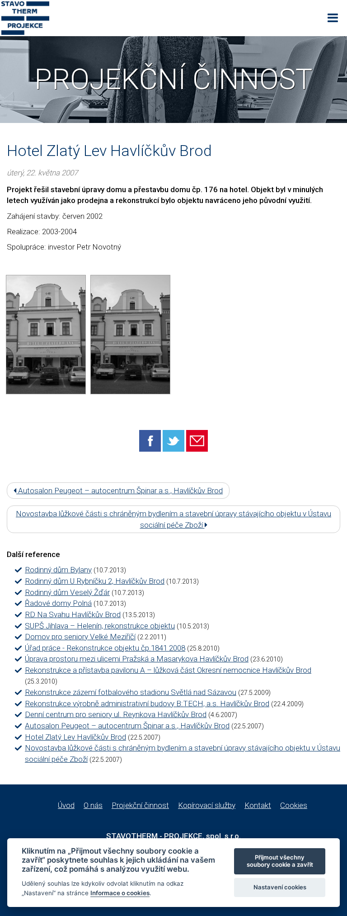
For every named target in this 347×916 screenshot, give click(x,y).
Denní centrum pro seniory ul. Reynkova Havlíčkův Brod (115, 714)
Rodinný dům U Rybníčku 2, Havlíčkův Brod (94, 580)
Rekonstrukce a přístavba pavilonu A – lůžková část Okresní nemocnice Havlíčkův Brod (168, 670)
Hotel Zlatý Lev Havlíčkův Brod (75, 736)
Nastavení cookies (279, 887)
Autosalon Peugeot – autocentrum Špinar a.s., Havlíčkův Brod (119, 490)
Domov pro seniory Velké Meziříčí (80, 636)
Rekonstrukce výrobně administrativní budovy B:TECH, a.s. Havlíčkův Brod (147, 703)
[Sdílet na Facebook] (150, 440)
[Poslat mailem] (197, 440)
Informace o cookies (120, 893)
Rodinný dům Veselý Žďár (67, 592)
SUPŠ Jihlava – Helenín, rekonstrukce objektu (100, 625)
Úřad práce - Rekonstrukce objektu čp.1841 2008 (105, 647)
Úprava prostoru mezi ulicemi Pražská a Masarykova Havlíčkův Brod (137, 658)
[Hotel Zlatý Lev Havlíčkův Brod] (46, 335)
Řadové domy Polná (58, 603)
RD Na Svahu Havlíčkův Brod (73, 614)
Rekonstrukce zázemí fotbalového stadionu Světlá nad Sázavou (130, 692)
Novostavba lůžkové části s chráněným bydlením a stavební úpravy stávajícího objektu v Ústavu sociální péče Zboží (173, 519)
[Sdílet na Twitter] (173, 440)
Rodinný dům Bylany (58, 569)
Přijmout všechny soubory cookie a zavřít (280, 861)
